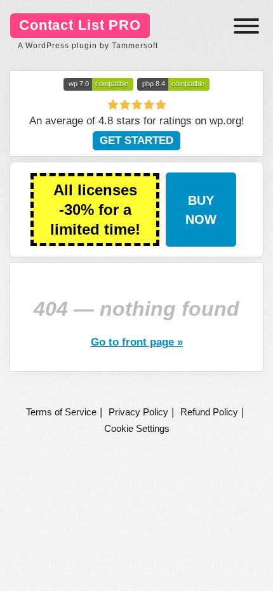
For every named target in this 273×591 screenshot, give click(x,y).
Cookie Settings (137, 428)
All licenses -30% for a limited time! (95, 209)
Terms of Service (61, 411)
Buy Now (200, 209)
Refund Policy (209, 411)
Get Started (136, 140)
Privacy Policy (138, 411)
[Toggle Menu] (246, 26)
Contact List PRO (80, 25)
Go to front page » (137, 341)
